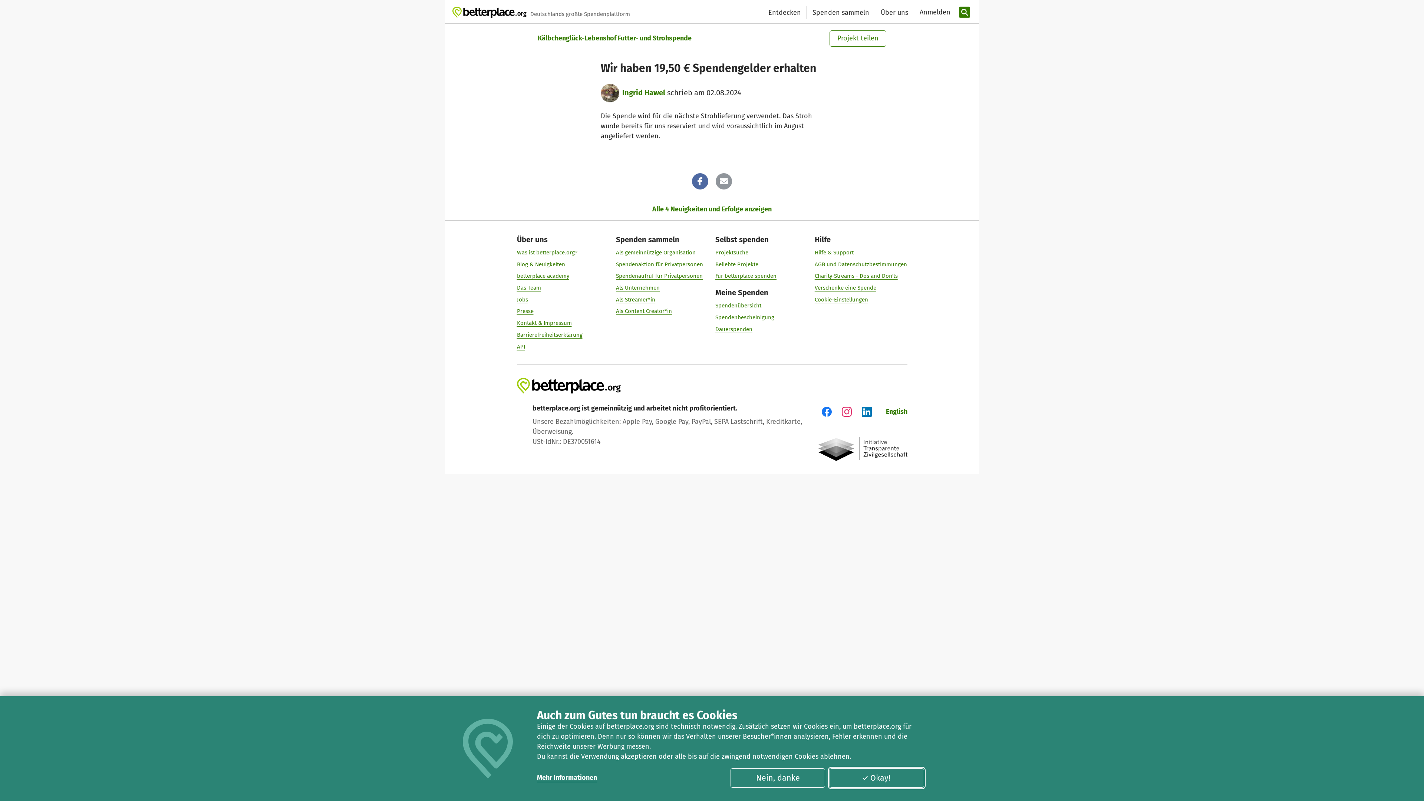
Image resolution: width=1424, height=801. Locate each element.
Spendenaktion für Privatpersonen (659, 264)
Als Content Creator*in (644, 311)
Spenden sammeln (840, 13)
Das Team (529, 287)
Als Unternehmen (638, 287)
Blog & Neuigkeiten (541, 264)
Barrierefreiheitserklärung (550, 335)
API (521, 346)
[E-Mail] (724, 181)
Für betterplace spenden (746, 276)
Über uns (894, 13)
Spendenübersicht (738, 305)
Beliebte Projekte (736, 264)
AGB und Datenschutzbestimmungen (861, 264)
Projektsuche (731, 252)
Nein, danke (778, 778)
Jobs (522, 299)
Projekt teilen (858, 38)
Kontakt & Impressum (544, 323)
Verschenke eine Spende (845, 287)
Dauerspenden (733, 329)
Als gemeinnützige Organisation (656, 252)
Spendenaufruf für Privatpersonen (659, 276)
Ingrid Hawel (643, 92)
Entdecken (784, 13)
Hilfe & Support (834, 252)
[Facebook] (700, 181)
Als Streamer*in (635, 299)
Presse (525, 311)
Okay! (880, 778)
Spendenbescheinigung (744, 317)
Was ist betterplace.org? (547, 252)
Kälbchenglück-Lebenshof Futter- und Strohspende (615, 38)
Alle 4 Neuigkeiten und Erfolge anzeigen (712, 209)
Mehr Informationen (567, 778)
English (896, 412)
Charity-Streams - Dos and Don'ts (856, 276)
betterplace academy (543, 276)
